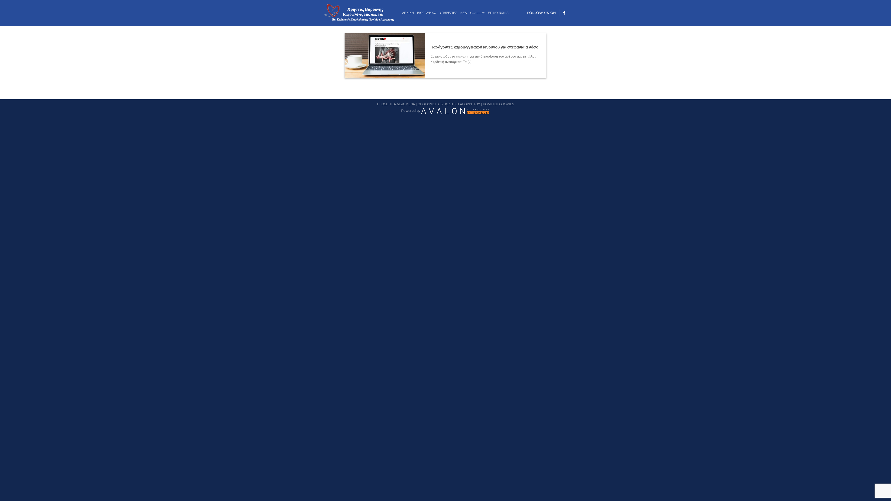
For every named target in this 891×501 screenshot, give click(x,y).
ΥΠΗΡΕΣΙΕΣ (448, 13)
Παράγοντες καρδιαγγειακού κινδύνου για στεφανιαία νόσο (484, 47)
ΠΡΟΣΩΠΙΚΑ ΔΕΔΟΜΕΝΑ (396, 104)
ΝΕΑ (463, 13)
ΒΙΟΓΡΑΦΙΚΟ (426, 13)
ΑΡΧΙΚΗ (408, 13)
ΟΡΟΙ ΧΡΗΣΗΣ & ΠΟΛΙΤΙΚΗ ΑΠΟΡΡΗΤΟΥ (449, 104)
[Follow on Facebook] (564, 13)
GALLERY (477, 13)
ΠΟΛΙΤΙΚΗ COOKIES (498, 104)
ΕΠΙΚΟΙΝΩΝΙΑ (498, 13)
